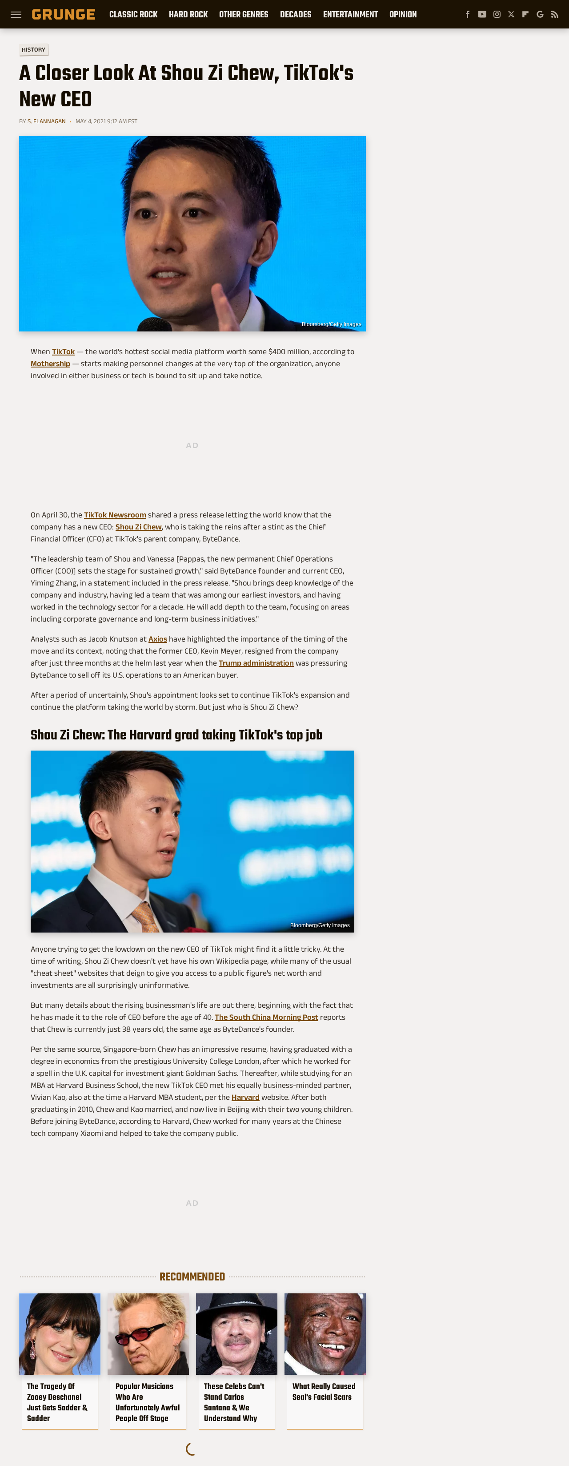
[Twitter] (511, 14)
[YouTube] (482, 14)
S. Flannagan (47, 121)
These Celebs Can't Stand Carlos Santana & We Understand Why (234, 1402)
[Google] (540, 14)
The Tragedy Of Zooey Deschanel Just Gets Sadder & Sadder (57, 1402)
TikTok (63, 351)
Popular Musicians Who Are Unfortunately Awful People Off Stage (148, 1402)
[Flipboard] (525, 14)
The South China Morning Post (266, 1017)
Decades (296, 14)
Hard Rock (188, 14)
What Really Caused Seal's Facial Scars (324, 1391)
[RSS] (554, 14)
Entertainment (350, 14)
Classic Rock (133, 14)
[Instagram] (497, 14)
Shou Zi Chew (139, 526)
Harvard (246, 1097)
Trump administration (256, 662)
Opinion (403, 14)
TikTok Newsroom (115, 514)
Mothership (50, 363)
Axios (157, 638)
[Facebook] (467, 14)
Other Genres (243, 14)
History (33, 49)
